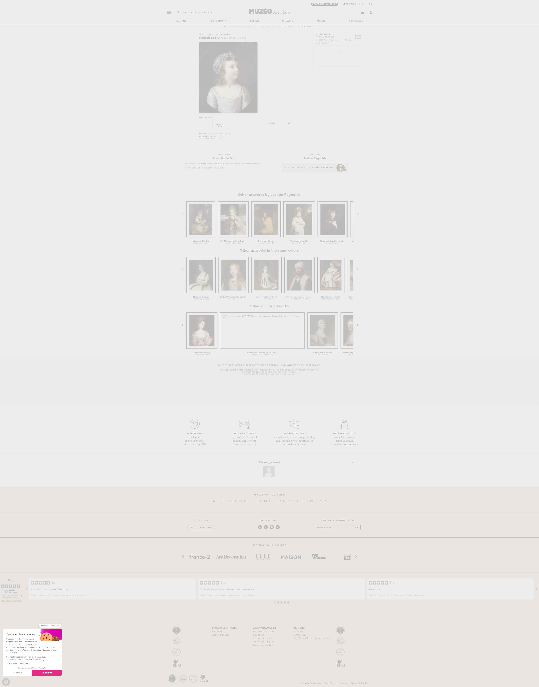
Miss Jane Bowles (201, 242)
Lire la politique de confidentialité (18, 664)
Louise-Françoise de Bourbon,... (266, 298)
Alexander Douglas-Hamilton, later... (332, 242)
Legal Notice (330, 683)
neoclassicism (250, 164)
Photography (218, 21)
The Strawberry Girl (299, 242)
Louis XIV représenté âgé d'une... (233, 298)
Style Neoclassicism (265, 27)
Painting (181, 21)
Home (224, 27)
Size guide (258, 635)
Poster (254, 21)
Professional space (324, 4)
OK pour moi (47, 673)
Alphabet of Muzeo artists (270, 495)
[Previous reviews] (26, 589)
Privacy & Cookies (360, 683)
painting (202, 164)
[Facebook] (261, 529)
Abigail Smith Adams (322, 354)
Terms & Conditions (311, 683)
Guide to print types (263, 631)
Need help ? (349, 4)
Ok (357, 527)
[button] (6, 682)
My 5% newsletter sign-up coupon (312, 638)
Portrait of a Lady (202, 354)
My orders (299, 631)
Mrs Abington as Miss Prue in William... (233, 242)
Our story (217, 631)
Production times (262, 638)
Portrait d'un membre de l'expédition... (299, 298)
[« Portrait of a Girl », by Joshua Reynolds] (269, 471)
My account (300, 635)
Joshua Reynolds (286, 27)
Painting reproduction (241, 27)
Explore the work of (309, 168)
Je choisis (17, 673)
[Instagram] (267, 529)
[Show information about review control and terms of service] (21, 596)
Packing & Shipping (263, 641)
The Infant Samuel (266, 242)
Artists (321, 21)
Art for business (220, 635)
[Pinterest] (272, 529)
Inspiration (356, 21)
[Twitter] (278, 529)
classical (218, 164)
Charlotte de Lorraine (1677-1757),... (262, 354)
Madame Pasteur (201, 298)
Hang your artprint (263, 645)
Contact (344, 683)
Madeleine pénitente (330, 298)
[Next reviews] (537, 589)
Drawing (287, 21)
